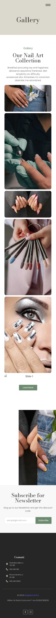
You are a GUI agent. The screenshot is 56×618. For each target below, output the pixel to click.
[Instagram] (31, 612)
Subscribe (43, 520)
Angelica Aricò (32, 595)
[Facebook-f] (25, 612)
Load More (28, 387)
